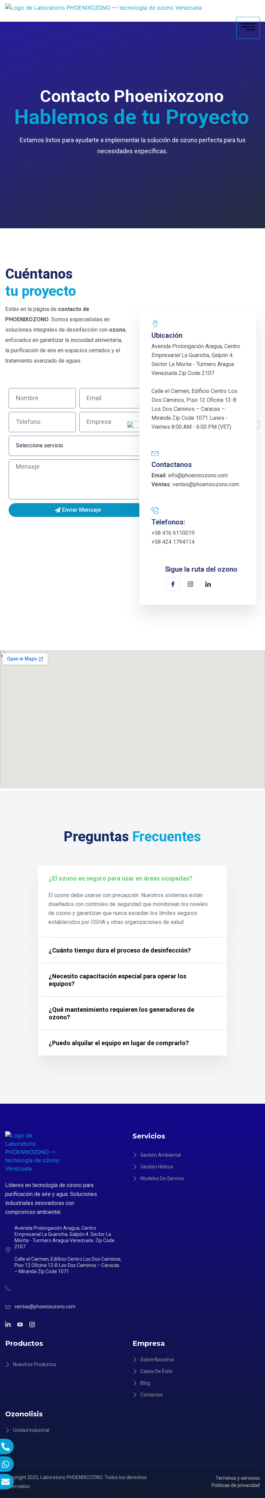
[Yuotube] (21, 1324)
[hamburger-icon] (248, 28)
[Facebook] (173, 584)
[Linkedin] (208, 585)
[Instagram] (190, 585)
